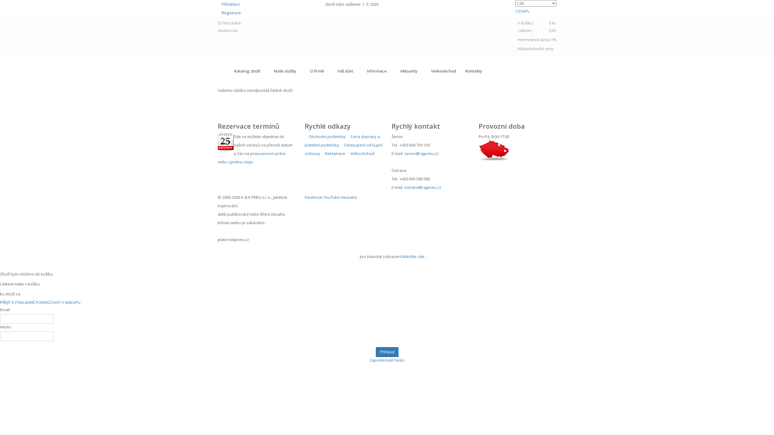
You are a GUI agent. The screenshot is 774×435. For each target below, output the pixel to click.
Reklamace (334, 153)
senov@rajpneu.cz (421, 153)
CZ (517, 11)
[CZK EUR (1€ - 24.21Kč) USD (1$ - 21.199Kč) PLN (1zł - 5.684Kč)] (535, 3)
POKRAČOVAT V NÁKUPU (58, 302)
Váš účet (345, 71)
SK (522, 11)
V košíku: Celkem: (537, 26)
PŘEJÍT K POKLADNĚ (17, 302)
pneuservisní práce (268, 153)
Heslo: (5, 327)
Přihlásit (387, 352)
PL (527, 11)
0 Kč (552, 30)
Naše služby (285, 71)
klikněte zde (413, 256)
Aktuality (409, 71)
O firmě (317, 71)
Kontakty (473, 71)
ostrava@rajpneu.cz (422, 187)
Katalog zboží (247, 71)
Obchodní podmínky (327, 136)
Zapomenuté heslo (387, 360)
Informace (377, 71)
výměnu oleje (240, 162)
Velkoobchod (443, 71)
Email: (5, 309)
